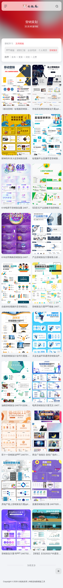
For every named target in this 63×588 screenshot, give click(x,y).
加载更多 (31, 565)
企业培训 (32, 50)
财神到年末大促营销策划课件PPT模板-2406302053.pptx (29, 158)
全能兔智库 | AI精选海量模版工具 (31, 581)
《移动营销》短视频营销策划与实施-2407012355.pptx (28, 108)
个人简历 (43, 50)
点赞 (35, 56)
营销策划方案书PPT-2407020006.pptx (20, 553)
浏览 (28, 56)
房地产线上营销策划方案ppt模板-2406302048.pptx (26, 504)
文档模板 (19, 43)
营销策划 (53, 50)
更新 (21, 56)
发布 (13, 56)
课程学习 (9, 43)
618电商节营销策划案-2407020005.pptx (21, 207)
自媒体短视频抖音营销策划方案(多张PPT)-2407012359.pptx (30, 306)
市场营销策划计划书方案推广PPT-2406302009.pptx (26, 355)
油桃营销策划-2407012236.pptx (17, 405)
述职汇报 (21, 50)
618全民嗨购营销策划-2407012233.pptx (21, 257)
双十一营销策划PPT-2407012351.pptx (20, 454)
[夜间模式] (58, 571)
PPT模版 (10, 50)
